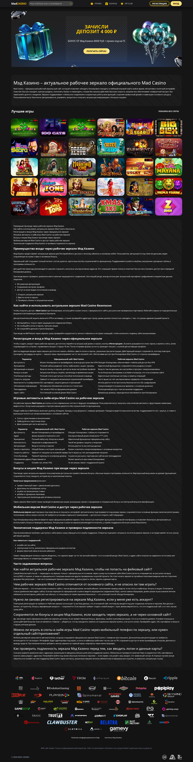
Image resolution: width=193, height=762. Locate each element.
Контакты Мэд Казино (113, 738)
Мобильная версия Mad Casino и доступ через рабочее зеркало (42, 240)
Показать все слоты (168, 111)
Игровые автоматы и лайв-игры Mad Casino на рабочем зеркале (42, 234)
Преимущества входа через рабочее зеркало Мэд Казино (39, 226)
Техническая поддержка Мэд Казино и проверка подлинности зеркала (44, 243)
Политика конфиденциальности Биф (85, 738)
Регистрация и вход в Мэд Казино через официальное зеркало (41, 232)
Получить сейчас (96, 51)
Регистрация (159, 3)
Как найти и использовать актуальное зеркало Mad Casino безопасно (44, 229)
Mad (18, 3)
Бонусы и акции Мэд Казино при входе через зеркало (37, 237)
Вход (176, 3)
